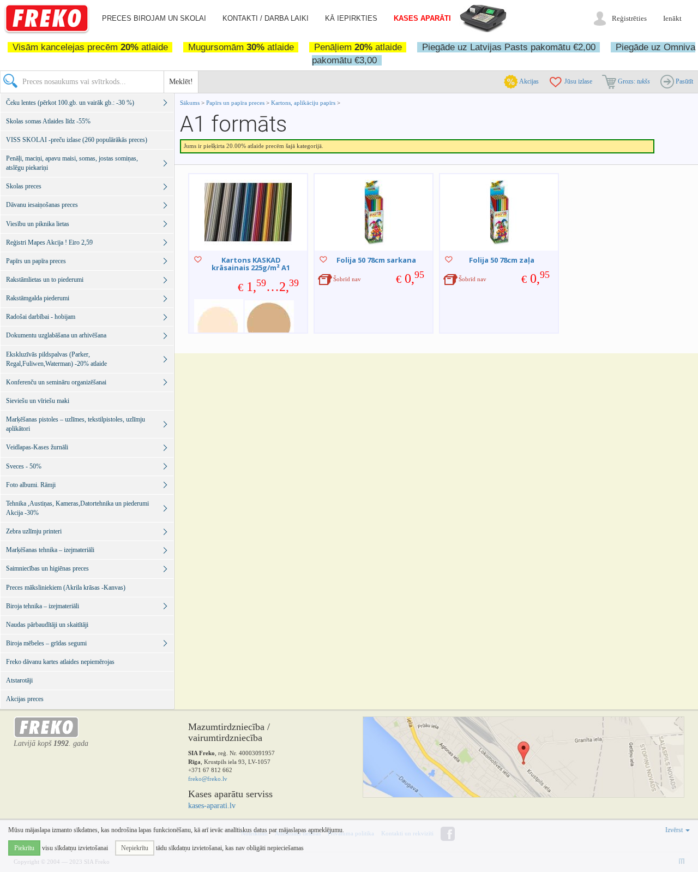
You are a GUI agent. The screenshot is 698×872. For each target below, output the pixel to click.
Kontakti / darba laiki (265, 18)
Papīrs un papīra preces (236, 102)
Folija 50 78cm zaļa (501, 260)
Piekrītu (24, 848)
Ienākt (672, 18)
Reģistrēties (629, 18)
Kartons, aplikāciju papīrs (303, 102)
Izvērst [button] (674, 830)
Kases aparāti (422, 18)
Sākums (190, 102)
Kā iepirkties (351, 18)
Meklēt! (181, 82)
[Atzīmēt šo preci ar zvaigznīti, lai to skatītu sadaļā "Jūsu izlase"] (198, 259)
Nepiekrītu (134, 848)
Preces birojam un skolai (154, 18)
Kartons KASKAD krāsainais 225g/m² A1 (251, 263)
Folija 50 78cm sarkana (376, 260)
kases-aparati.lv (212, 806)
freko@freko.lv (207, 778)
